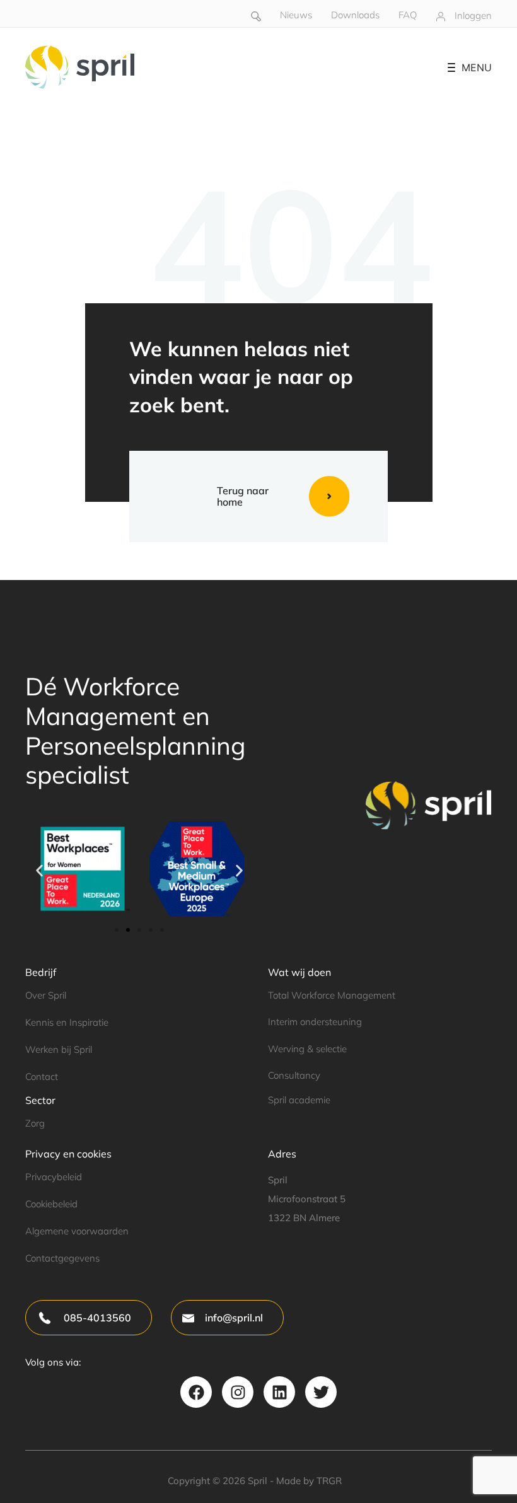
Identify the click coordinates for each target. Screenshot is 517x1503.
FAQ (407, 15)
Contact (41, 1076)
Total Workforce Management (331, 995)
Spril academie (299, 1100)
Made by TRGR (309, 1481)
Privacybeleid (53, 1177)
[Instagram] (237, 1392)
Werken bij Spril (58, 1049)
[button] (39, 871)
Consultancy (294, 1075)
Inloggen (473, 15)
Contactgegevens (62, 1258)
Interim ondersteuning (315, 1022)
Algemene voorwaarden (77, 1231)
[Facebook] (196, 1392)
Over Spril (45, 995)
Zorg (35, 1123)
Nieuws (296, 15)
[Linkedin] (279, 1392)
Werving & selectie (307, 1049)
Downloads (355, 15)
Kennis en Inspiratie (66, 1022)
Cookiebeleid (51, 1204)
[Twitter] (321, 1392)
